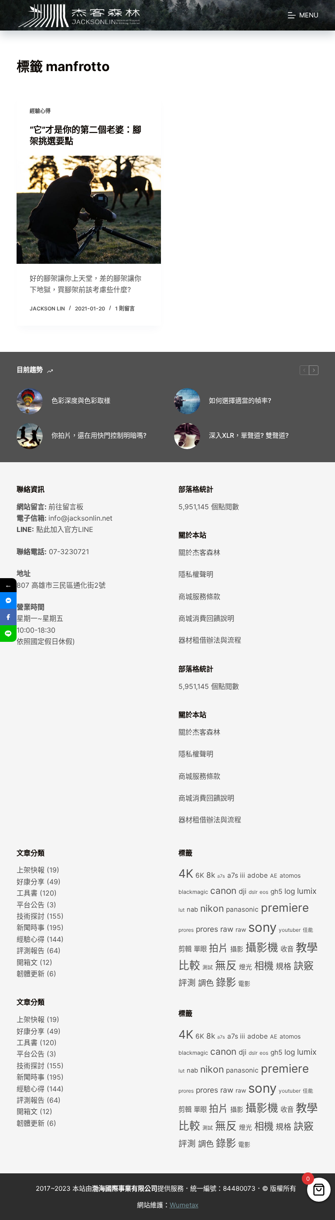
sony (262, 927)
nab (192, 909)
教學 (307, 947)
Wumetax (184, 1205)
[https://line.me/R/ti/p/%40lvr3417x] (8, 633)
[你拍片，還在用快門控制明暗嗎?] (30, 436)
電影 (244, 983)
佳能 (308, 930)
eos (264, 892)
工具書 (27, 893)
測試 (207, 967)
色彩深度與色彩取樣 (80, 400)
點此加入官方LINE (64, 529)
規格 (283, 966)
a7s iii (236, 875)
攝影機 (262, 947)
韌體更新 (30, 973)
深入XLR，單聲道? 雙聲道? (249, 435)
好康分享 (30, 881)
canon (223, 890)
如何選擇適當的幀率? (240, 400)
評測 (187, 983)
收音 (287, 949)
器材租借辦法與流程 (209, 640)
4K (185, 873)
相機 (263, 965)
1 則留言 (125, 308)
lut (181, 910)
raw (241, 929)
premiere (285, 907)
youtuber (290, 930)
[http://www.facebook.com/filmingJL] (8, 617)
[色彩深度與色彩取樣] (30, 401)
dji (242, 891)
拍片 (218, 948)
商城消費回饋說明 (206, 618)
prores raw (214, 929)
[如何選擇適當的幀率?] (187, 401)
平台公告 (30, 904)
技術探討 (30, 916)
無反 (226, 965)
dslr (253, 892)
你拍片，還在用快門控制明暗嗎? (99, 435)
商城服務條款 (199, 596)
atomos (290, 875)
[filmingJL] (8, 600)
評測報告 (30, 950)
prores (186, 930)
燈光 (245, 967)
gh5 (276, 891)
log (289, 891)
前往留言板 (65, 506)
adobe (257, 875)
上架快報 (30, 870)
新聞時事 (30, 927)
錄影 (226, 982)
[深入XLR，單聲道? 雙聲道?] (187, 436)
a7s (221, 876)
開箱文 (27, 962)
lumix (307, 891)
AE (273, 875)
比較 (189, 965)
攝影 (236, 949)
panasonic (242, 909)
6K (199, 875)
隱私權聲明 (195, 574)
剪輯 (184, 949)
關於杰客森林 (199, 552)
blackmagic (193, 892)
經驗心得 (40, 111)
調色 (206, 983)
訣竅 (304, 966)
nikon (212, 908)
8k (210, 874)
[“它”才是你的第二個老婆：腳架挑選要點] (89, 210)
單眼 (200, 949)
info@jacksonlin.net (80, 518)
